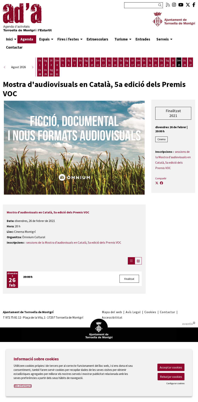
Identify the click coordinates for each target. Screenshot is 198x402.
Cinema (161, 139)
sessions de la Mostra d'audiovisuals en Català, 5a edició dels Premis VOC (73, 242)
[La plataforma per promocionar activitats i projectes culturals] (188, 323)
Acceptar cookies (171, 367)
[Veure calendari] (138, 261)
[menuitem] (168, 5)
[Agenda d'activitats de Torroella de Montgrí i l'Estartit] (33, 19)
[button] (160, 5)
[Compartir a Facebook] (161, 183)
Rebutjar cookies (171, 377)
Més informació (23, 386)
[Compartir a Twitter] (156, 183)
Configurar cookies (175, 383)
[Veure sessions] (131, 261)
